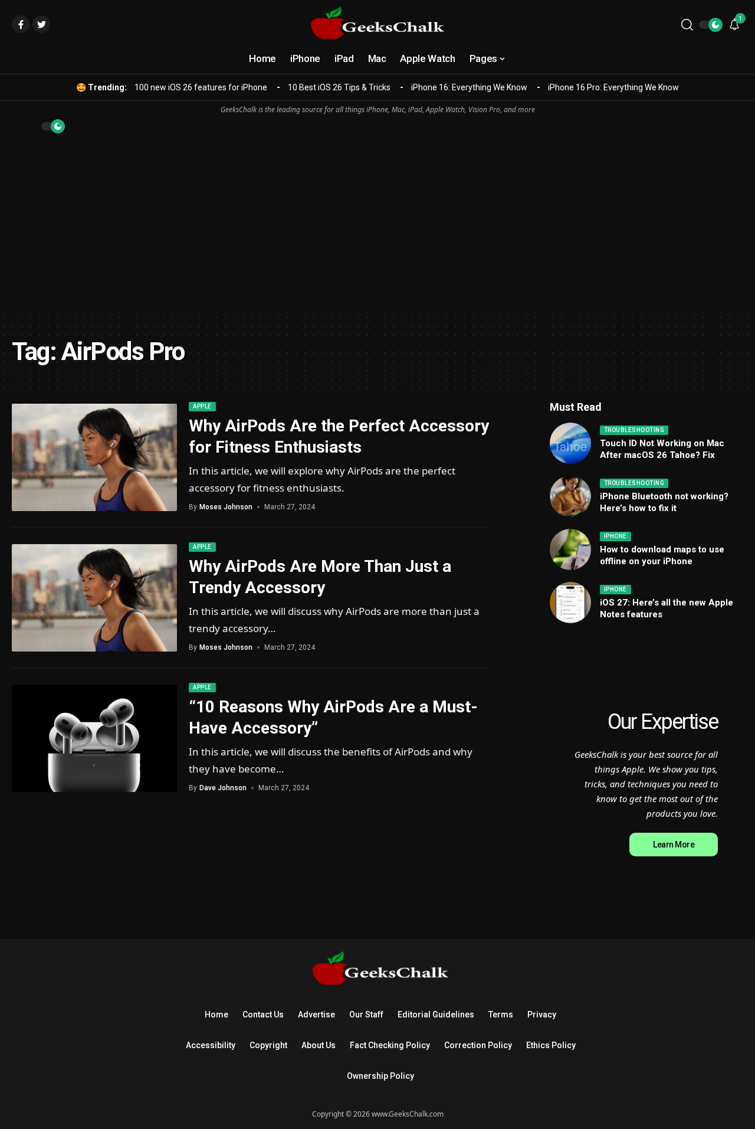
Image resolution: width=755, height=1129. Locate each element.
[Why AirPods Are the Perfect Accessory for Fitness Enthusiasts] (94, 457)
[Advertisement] (377, 224)
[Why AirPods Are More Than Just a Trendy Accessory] (94, 598)
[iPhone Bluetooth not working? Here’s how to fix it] (570, 496)
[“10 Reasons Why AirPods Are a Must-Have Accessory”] (94, 738)
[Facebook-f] (20, 24)
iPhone (615, 536)
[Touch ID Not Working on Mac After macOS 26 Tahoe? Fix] (570, 443)
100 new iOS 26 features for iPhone (200, 87)
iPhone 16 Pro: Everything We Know (613, 87)
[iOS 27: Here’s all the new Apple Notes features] (570, 602)
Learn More (673, 844)
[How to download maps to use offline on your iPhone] (570, 549)
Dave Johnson (223, 788)
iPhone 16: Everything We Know (469, 87)
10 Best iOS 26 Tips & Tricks (339, 87)
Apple (202, 406)
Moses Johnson (225, 507)
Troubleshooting (634, 430)
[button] (687, 25)
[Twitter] (41, 24)
